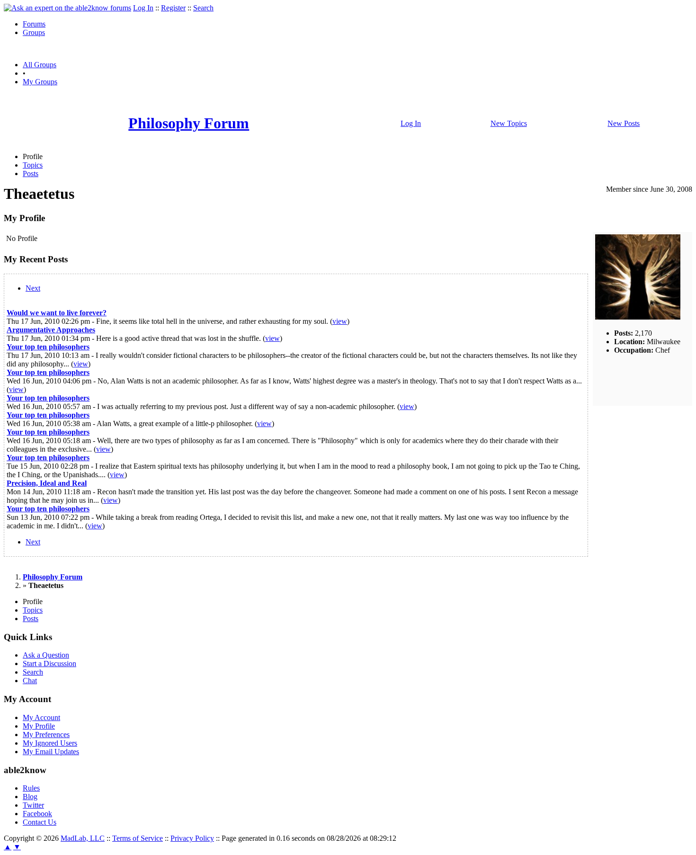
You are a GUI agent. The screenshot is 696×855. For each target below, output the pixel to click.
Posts (30, 173)
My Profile (39, 726)
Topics (33, 165)
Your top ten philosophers (48, 347)
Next (33, 288)
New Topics (509, 123)
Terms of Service (137, 838)
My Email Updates (51, 752)
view (339, 321)
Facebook (37, 814)
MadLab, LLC (83, 838)
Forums (34, 24)
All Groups (39, 65)
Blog (30, 797)
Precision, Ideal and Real (47, 483)
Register (173, 8)
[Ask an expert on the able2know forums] (67, 8)
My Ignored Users (50, 743)
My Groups (40, 82)
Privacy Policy (192, 838)
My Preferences (46, 734)
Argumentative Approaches (51, 330)
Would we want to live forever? (57, 313)
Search (203, 8)
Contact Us (39, 822)
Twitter (33, 805)
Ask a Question (46, 655)
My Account (41, 717)
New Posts (623, 123)
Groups (34, 32)
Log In (143, 8)
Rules (31, 788)
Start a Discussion (49, 663)
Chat (30, 681)
